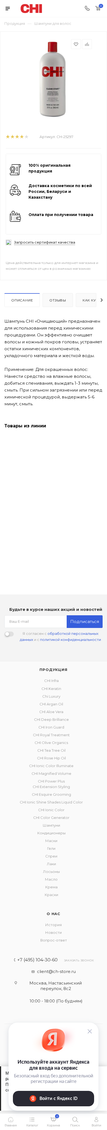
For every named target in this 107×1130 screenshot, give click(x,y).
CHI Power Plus (51, 781)
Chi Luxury (51, 696)
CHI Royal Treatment (51, 735)
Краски (51, 894)
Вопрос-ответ (53, 940)
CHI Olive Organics (51, 742)
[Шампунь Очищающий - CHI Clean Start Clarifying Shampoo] (53, 80)
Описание (22, 300)
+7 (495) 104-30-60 (37, 960)
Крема (51, 887)
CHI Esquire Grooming (51, 794)
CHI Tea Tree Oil (51, 750)
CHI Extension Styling (51, 786)
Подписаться (84, 621)
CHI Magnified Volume (51, 773)
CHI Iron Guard (51, 727)
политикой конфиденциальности (70, 639)
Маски (51, 840)
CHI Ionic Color (51, 810)
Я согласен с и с (60, 636)
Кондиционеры (51, 833)
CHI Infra (51, 680)
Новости (53, 932)
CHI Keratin (51, 688)
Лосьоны (51, 871)
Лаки (51, 864)
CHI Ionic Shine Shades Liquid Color (51, 802)
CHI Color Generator (51, 817)
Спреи (51, 856)
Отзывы (57, 300)
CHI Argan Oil (51, 704)
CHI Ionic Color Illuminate (51, 766)
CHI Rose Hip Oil (51, 758)
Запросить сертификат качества (44, 242)
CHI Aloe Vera (51, 712)
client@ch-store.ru (56, 971)
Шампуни (51, 825)
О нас (53, 913)
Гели (51, 848)
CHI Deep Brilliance (51, 719)
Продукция (53, 669)
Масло (51, 879)
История (53, 925)
